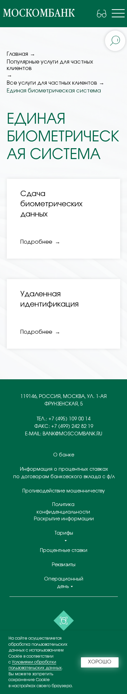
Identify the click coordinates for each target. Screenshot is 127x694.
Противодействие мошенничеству (63, 491)
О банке (63, 455)
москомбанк (39, 13)
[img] (118, 13)
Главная (17, 54)
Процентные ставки (63, 550)
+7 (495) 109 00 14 (69, 419)
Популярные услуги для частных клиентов (50, 65)
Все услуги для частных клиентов (52, 83)
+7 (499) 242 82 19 (72, 426)
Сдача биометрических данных (51, 204)
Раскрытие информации (64, 519)
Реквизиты (64, 564)
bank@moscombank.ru (72, 434)
